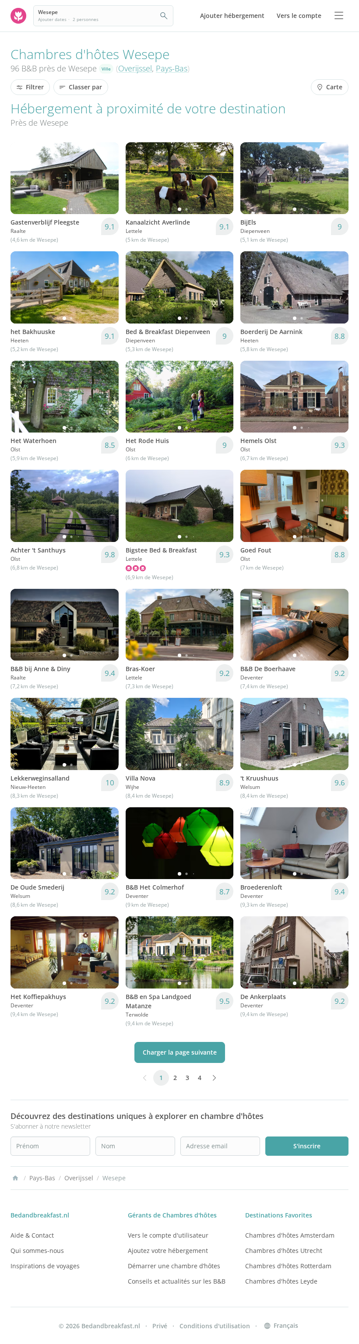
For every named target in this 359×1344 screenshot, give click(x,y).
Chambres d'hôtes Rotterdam (288, 1266)
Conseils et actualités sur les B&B (176, 1281)
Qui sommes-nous (37, 1250)
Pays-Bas (171, 68)
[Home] (15, 1178)
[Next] (106, 178)
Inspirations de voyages (45, 1266)
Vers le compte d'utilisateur (168, 1235)
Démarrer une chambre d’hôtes (174, 1266)
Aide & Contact (32, 1235)
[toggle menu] (339, 16)
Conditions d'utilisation (215, 1326)
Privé (159, 1326)
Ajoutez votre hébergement (168, 1250)
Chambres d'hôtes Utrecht (283, 1250)
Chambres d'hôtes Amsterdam (289, 1235)
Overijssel (135, 68)
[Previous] (23, 178)
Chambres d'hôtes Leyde (281, 1281)
